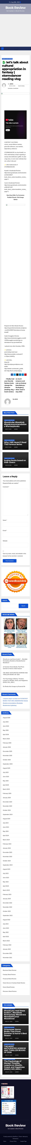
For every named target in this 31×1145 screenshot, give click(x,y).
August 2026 (6, 717)
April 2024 (6, 835)
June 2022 (6, 928)
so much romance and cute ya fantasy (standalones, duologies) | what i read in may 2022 (21, 385)
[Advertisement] (15, 30)
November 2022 (7, 907)
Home (4, 1141)
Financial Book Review (9, 978)
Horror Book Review (9, 987)
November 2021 (7, 957)
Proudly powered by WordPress (10, 1136)
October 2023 (7, 860)
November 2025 (7, 755)
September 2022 (7, 915)
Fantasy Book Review (7, 58)
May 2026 (6, 730)
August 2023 (6, 869)
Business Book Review (9, 970)
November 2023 (7, 856)
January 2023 (7, 898)
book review (21, 85)
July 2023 (6, 873)
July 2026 (6, 722)
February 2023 (7, 894)
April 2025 (6, 785)
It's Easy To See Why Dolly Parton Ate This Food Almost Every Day (21, 646)
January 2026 (7, 747)
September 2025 (7, 764)
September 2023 (7, 865)
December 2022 (7, 903)
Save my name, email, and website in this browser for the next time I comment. (14, 555)
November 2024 (7, 806)
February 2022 (7, 945)
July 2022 (6, 924)
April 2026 (6, 734)
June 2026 (6, 726)
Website (5, 541)
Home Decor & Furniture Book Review (14, 983)
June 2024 (6, 827)
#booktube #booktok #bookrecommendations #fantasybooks (15, 424)
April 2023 (6, 886)
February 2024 (7, 844)
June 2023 (6, 877)
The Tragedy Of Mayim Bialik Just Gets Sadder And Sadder (9, 631)
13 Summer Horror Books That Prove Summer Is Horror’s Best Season (15, 1032)
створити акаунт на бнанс (10, 698)
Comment (6, 487)
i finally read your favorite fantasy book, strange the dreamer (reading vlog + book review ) (9, 385)
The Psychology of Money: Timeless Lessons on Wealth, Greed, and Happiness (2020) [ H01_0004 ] (15, 680)
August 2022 (6, 919)
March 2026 (6, 738)
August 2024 (6, 818)
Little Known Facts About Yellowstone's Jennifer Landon (9, 646)
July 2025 (6, 772)
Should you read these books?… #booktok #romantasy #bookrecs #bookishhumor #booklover (15, 660)
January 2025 (7, 797)
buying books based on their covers (15, 461)
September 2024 (7, 814)
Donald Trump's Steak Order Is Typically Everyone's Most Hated (21, 631)
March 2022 (6, 940)
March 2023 (6, 890)
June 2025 (6, 776)
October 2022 (7, 911)
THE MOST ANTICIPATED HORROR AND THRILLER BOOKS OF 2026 (15, 1049)
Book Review (15, 8)
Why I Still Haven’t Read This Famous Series (15, 443)
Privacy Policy (13, 1141)
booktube (10, 88)
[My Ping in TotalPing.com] (4, 1083)
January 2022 (7, 949)
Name (5, 520)
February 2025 (7, 793)
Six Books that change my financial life (14, 686)
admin (11, 84)
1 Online (6, 1113)
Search (4, 600)
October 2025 (7, 759)
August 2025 (6, 768)
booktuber (15, 88)
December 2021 (7, 953)
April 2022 (6, 936)
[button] (28, 48)
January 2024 (7, 848)
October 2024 (7, 810)
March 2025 (6, 789)
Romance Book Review (10, 991)
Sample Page (23, 1141)
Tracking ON (10, 1113)
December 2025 (7, 751)
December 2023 (7, 852)
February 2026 (7, 743)
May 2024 (6, 831)
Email (5, 530)
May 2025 (6, 780)
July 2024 (6, 823)
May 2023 (6, 882)
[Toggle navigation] (16, 48)
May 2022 (6, 932)
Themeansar (15, 1138)
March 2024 (6, 839)
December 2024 (7, 802)
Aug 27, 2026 (8, 1021)
